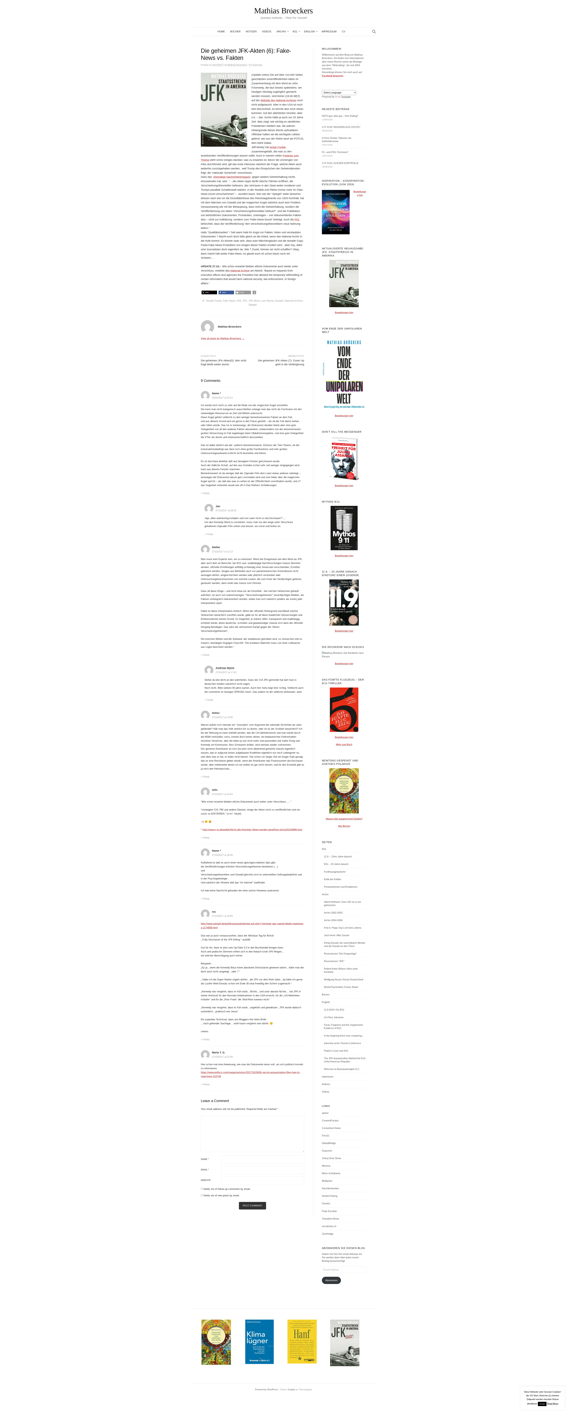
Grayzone (327, 1150)
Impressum (329, 31)
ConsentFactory (330, 1120)
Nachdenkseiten (330, 1188)
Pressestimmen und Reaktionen (340, 887)
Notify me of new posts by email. (221, 1195)
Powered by (261, 1389)
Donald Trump (213, 300)
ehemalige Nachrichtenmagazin (232, 176)
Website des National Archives (278, 100)
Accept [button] (542, 1404)
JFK (245, 300)
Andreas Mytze (225, 668)
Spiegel (253, 304)
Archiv (281, 31)
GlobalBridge (329, 1143)
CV (343, 31)
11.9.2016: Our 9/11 (334, 1009)
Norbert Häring (329, 1196)
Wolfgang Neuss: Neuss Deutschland (343, 979)
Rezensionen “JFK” (334, 961)
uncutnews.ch (329, 1226)
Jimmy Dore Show (331, 1158)
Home (221, 31)
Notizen (251, 31)
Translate (346, 96)
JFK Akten (254, 300)
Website (206, 1180)
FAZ (297, 219)
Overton (326, 1203)
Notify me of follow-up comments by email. (227, 1189)
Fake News (229, 300)
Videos (266, 31)
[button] (209, 292)
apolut (325, 1113)
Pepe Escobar (329, 1211)
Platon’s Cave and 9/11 (336, 1051)
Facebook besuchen (332, 76)
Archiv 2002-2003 (333, 912)
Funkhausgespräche (335, 872)
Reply (206, 493)
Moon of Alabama (331, 1173)
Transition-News (330, 1218)
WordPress (272, 1389)
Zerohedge (327, 1234)
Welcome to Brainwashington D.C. (342, 1069)
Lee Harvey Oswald (272, 300)
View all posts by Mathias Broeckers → (222, 338)
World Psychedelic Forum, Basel (341, 987)
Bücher (235, 31)
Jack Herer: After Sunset (336, 935)
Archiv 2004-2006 (333, 920)
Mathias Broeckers (283, 10)
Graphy (291, 1389)
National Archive (240, 270)
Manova (326, 1166)
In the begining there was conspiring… (344, 1035)
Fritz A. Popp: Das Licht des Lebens (342, 928)
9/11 (295, 31)
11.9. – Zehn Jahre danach (338, 856)
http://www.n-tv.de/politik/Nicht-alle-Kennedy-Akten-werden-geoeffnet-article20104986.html (252, 829)
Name (205, 1159)
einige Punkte (278, 147)
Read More (552, 1403)
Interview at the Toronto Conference (342, 1043)
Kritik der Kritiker (332, 879)
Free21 (325, 1135)
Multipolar (327, 1181)
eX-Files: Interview (333, 1017)
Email (205, 1170)
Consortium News (331, 1128)
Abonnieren (331, 1280)
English (309, 31)
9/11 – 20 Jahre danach (336, 864)
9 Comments (255, 65)
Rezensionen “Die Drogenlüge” (340, 953)
